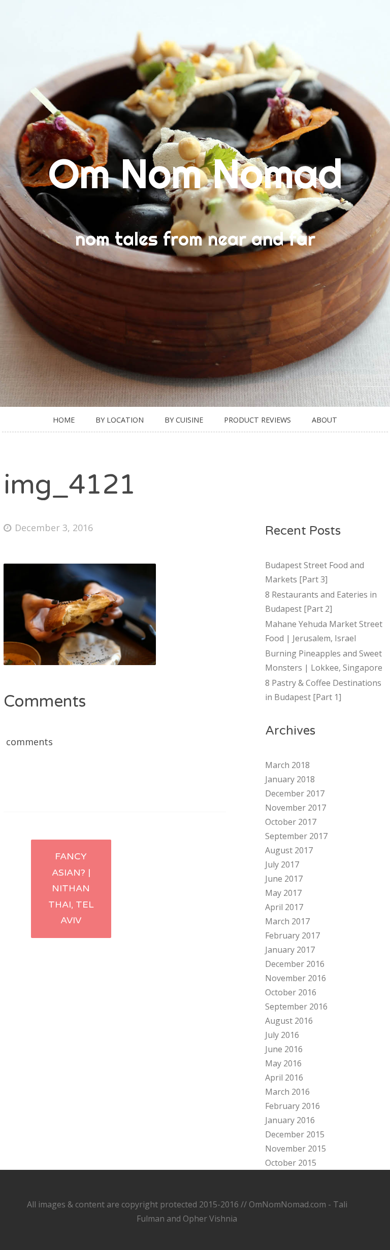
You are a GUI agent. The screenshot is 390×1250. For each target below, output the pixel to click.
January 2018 (290, 779)
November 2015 (295, 1148)
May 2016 (283, 1063)
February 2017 (292, 935)
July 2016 (282, 1034)
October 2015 (290, 1162)
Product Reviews (257, 420)
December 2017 (294, 793)
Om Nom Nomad (195, 173)
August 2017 (289, 850)
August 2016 (289, 1020)
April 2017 (284, 907)
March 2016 (287, 1091)
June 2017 (284, 878)
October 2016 (290, 992)
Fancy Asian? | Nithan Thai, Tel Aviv (71, 888)
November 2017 (295, 807)
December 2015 (294, 1134)
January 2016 (290, 1120)
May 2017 (283, 892)
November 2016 (295, 978)
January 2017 (290, 949)
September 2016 (296, 1006)
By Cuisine (184, 420)
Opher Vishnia (210, 1218)
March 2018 (287, 765)
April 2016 (284, 1077)
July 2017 (282, 864)
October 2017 (290, 821)
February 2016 (292, 1106)
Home (64, 420)
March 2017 (287, 921)
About (324, 420)
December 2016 (294, 963)
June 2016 (284, 1049)
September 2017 (296, 836)
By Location (119, 420)
